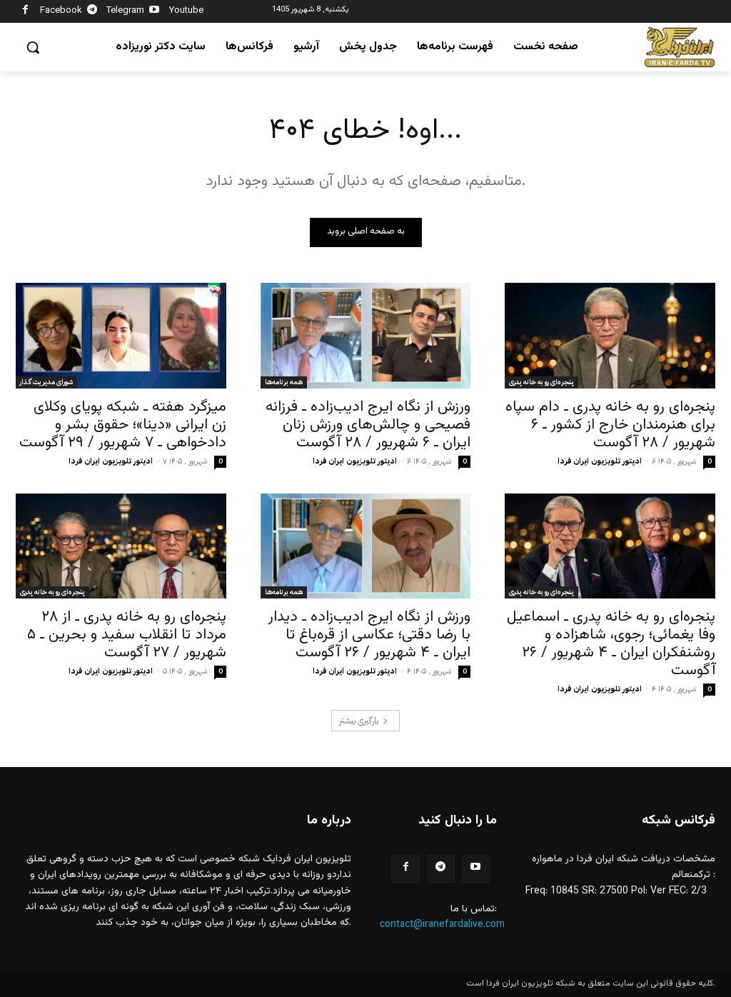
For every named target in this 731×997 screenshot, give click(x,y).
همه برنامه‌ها (284, 381)
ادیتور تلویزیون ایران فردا (111, 461)
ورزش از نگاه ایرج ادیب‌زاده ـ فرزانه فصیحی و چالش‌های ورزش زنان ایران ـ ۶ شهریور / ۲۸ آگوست (368, 424)
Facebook (61, 11)
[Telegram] (92, 11)
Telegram (125, 11)
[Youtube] (154, 11)
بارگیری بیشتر (358, 720)
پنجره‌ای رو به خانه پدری (541, 381)
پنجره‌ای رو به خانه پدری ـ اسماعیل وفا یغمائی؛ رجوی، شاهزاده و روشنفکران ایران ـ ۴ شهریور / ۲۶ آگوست (611, 643)
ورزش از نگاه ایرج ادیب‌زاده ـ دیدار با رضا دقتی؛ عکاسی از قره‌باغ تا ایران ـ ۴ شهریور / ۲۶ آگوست (369, 634)
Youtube (186, 11)
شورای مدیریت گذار (46, 381)
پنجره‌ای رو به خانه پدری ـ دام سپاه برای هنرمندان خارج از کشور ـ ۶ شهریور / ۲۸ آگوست (610, 424)
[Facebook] (25, 11)
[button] (33, 47)
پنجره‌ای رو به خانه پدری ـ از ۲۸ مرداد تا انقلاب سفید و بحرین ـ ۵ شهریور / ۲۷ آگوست (126, 634)
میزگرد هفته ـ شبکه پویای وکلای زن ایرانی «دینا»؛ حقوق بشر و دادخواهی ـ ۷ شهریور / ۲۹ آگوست (122, 424)
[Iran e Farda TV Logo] (679, 47)
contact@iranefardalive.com (442, 925)
